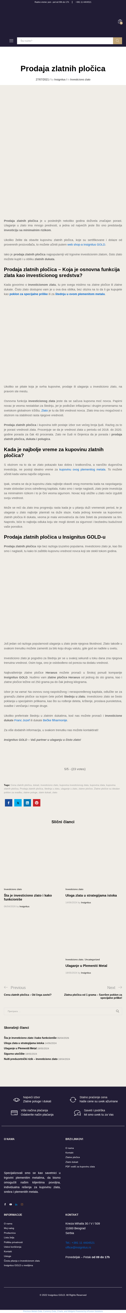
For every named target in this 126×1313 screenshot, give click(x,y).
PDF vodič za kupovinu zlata (80, 1166)
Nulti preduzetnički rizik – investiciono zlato (31, 1059)
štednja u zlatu (52, 788)
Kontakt (69, 1152)
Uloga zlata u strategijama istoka (91, 895)
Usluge (7, 1256)
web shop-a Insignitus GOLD (86, 244)
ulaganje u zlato (69, 788)
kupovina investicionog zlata (74, 785)
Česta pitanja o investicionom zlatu (22, 1260)
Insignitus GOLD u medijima (18, 1265)
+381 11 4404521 (83, 2)
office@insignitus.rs (78, 1247)
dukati (36, 785)
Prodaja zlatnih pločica (31, 788)
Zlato (44, 410)
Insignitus (59, 79)
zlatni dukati (45, 792)
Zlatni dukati (71, 1162)
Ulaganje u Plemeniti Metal (86, 966)
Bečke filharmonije (55, 720)
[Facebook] (5, 1204)
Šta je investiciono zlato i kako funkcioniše (30, 1037)
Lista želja (9, 1237)
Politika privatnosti (13, 1242)
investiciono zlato (49, 785)
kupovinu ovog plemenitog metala (82, 469)
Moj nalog (9, 1228)
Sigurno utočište (14, 1053)
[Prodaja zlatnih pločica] (8, 802)
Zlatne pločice (72, 1157)
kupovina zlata (97, 785)
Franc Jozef (22, 720)
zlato (54, 792)
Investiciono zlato (80, 79)
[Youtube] (10, 1204)
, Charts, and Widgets (65, 1311)
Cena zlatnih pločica (21, 785)
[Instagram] (22, 1204)
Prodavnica (10, 1233)
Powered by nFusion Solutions (89, 1311)
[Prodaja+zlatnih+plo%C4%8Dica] (18, 802)
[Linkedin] (16, 1204)
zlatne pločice (86, 788)
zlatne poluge (30, 792)
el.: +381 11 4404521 (81, 1242)
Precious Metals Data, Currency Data (39, 1311)
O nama (69, 1148)
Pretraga (117, 40)
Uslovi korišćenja (12, 1247)
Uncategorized (92, 959)
